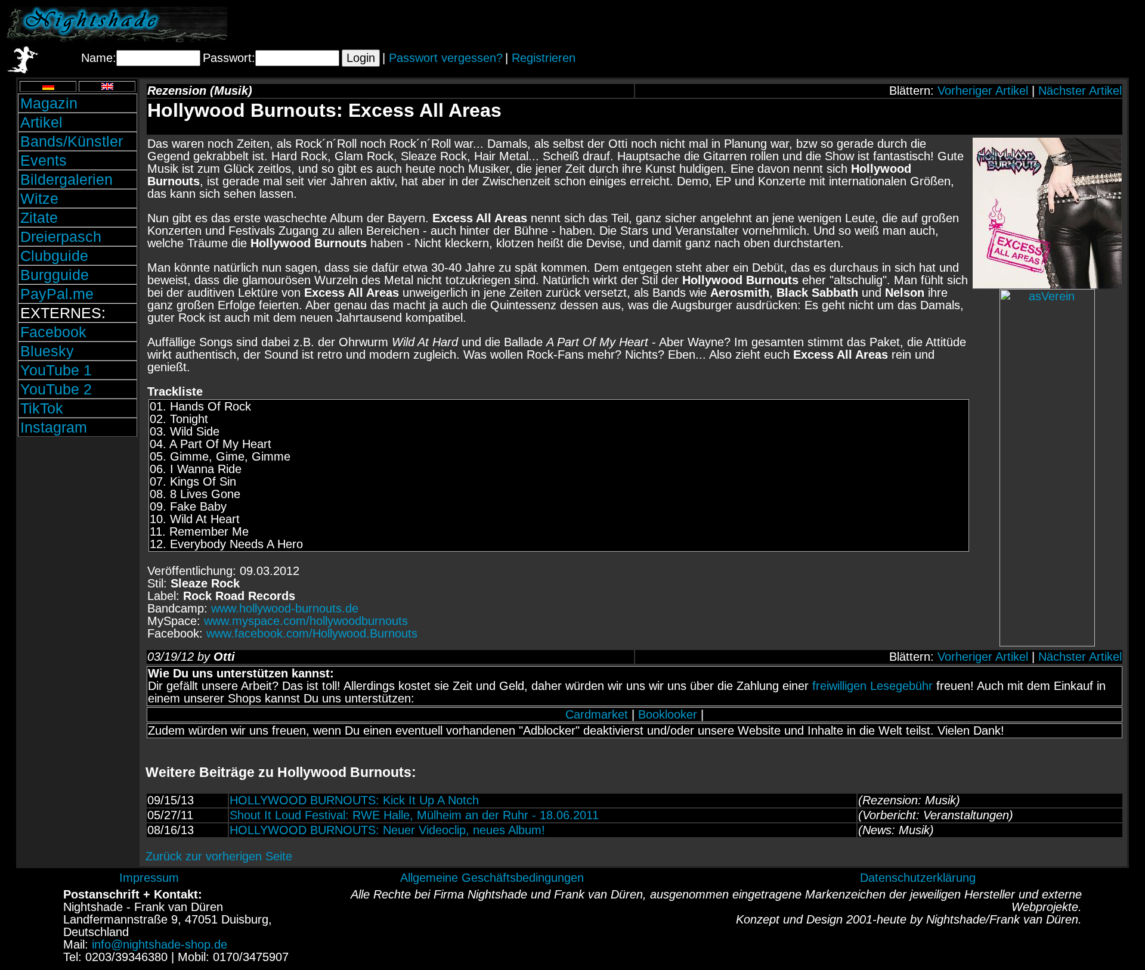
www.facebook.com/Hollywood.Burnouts (311, 633)
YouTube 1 (56, 370)
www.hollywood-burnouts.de (284, 608)
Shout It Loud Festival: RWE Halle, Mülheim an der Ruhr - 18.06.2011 (414, 815)
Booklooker (667, 714)
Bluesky (47, 351)
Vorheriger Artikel (982, 90)
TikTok (41, 408)
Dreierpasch (60, 236)
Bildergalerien (66, 179)
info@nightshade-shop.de (159, 944)
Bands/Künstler (71, 141)
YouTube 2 (56, 389)
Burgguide (54, 274)
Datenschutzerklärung (918, 877)
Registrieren (543, 57)
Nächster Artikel (1080, 90)
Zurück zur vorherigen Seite (219, 856)
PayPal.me (57, 293)
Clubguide (54, 255)
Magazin (49, 103)
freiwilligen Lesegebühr (872, 685)
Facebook (53, 332)
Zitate (39, 217)
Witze (39, 198)
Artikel (41, 122)
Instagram (53, 427)
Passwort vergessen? (446, 57)
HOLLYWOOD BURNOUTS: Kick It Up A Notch (354, 800)
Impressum (149, 877)
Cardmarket (596, 714)
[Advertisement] (998, 24)
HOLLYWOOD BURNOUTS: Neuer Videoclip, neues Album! (387, 830)
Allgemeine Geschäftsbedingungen (492, 877)
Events (43, 160)
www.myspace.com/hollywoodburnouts (306, 620)
